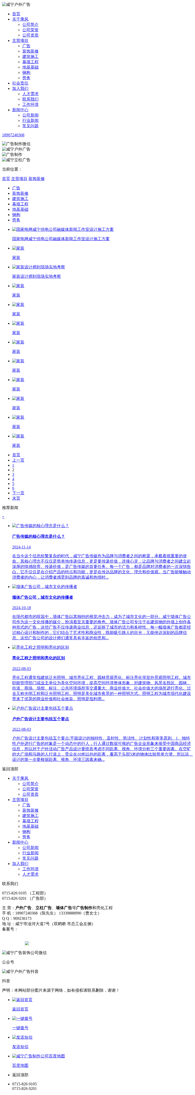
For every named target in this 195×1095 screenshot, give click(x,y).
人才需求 (30, 94)
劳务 (26, 78)
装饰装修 (30, 51)
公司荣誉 (30, 30)
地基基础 (30, 67)
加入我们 (20, 88)
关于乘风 (20, 19)
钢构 (26, 72)
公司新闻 (30, 115)
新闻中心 (20, 110)
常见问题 (30, 126)
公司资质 (30, 35)
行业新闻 (30, 120)
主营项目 (20, 40)
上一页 (18, 460)
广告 (26, 46)
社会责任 (20, 83)
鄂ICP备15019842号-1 (37, 929)
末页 (16, 498)
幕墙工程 (30, 62)
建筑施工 (30, 56)
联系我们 (30, 99)
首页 (16, 14)
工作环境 (30, 104)
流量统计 (65, 929)
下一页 (18, 493)
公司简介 (30, 24)
